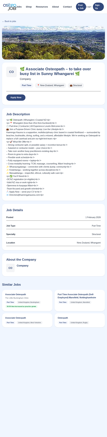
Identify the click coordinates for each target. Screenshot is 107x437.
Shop (29, 6)
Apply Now (15, 97)
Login (88, 7)
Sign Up (97, 6)
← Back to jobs (9, 21)
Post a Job (81, 6)
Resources (42, 6)
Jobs (19, 6)
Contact (67, 6)
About (55, 6)
